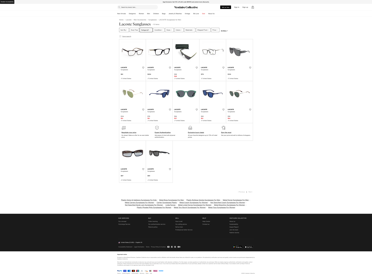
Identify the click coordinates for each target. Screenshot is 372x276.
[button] (252, 7)
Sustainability (233, 224)
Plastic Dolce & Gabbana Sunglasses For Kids (139, 200)
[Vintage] (191, 13)
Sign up (245, 7)
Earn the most (226, 132)
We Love (196, 14)
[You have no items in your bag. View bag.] (252, 7)
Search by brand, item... (128, 7)
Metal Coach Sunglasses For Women (194, 202)
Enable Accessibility (7, 2)
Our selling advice (181, 224)
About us (232, 221)
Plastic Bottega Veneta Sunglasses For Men (203, 200)
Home (121, 20)
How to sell (178, 221)
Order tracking (153, 221)
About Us (211, 14)
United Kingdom (126, 273)
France (119, 273)
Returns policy (152, 227)
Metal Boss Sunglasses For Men (171, 200)
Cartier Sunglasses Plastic (167, 202)
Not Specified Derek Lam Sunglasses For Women (144, 205)
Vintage (187, 14)
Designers (132, 14)
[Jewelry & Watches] (183, 13)
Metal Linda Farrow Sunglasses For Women (194, 205)
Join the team (233, 230)
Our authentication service (156, 224)
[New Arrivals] (127, 13)
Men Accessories (140, 20)
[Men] (151, 13)
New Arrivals (121, 14)
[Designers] (137, 13)
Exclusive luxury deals (196, 132)
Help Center (206, 221)
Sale (203, 14)
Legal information (139, 247)
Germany (142, 273)
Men (148, 14)
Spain (147, 273)
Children (156, 14)
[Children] (160, 13)
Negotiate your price (128, 132)
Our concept (122, 221)
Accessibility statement (125, 247)
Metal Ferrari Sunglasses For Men (236, 200)
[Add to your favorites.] (143, 68)
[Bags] (167, 13)
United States (135, 273)
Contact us (205, 224)
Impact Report (234, 227)
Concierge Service (124, 224)
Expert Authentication (163, 132)
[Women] (145, 13)
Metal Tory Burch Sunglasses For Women (190, 207)
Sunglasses (152, 20)
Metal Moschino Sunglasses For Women (229, 205)
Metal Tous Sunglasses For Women (221, 207)
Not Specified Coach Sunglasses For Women (227, 202)
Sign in (236, 7)
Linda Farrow (170, 205)
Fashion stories (234, 233)
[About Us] (216, 13)
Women (141, 14)
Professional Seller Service (183, 230)
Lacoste (128, 20)
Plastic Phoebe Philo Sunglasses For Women (154, 207)
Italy (151, 273)
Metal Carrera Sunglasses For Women (139, 202)
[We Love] (200, 13)
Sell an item (225, 7)
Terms (147, 247)
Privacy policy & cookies (158, 247)
